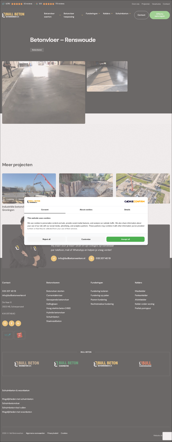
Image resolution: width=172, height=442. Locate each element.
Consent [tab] (45, 210)
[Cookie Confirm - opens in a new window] (134, 201)
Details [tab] (127, 210)
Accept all (125, 239)
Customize (86, 239)
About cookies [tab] (86, 210)
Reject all (47, 239)
